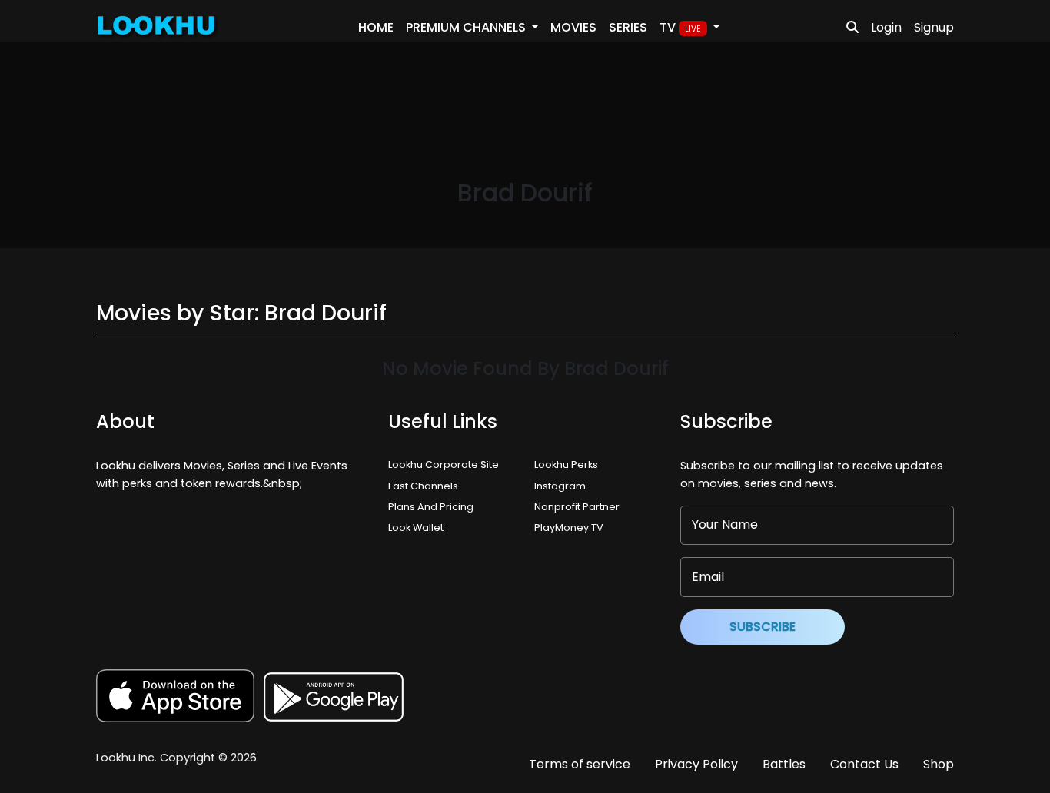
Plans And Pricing (430, 506)
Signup (934, 27)
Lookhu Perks (566, 464)
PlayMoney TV (568, 527)
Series (628, 27)
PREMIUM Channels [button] (467, 27)
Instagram (560, 486)
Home (376, 27)
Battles (784, 764)
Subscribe (762, 626)
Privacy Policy (696, 764)
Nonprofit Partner (577, 506)
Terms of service (579, 764)
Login (886, 27)
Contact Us (864, 764)
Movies (573, 27)
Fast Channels (423, 486)
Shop (938, 764)
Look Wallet (416, 527)
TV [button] (680, 27)
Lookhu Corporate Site (445, 464)
